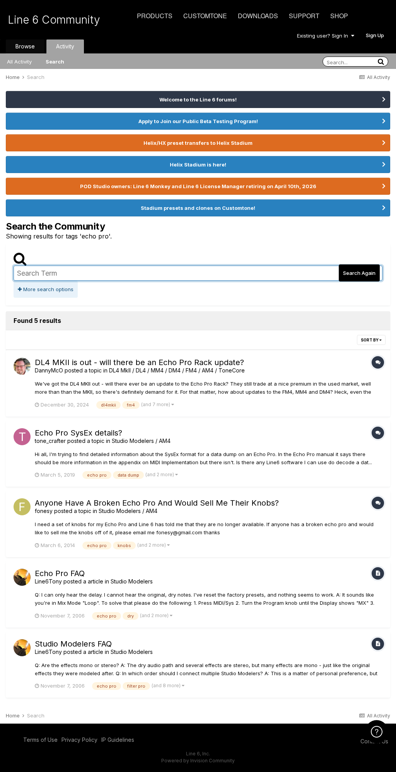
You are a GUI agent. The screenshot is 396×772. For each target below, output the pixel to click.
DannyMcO (49, 370)
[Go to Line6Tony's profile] (22, 577)
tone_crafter (50, 440)
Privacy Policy (79, 739)
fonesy (44, 511)
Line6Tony (48, 581)
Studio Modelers (132, 581)
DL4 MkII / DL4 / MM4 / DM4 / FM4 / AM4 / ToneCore (177, 370)
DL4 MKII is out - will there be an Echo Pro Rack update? (139, 362)
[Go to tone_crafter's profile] (22, 436)
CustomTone (205, 15)
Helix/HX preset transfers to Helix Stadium (198, 143)
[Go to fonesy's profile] (22, 506)
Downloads (258, 15)
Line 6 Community (54, 19)
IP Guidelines (117, 739)
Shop (339, 15)
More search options (47, 289)
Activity (65, 46)
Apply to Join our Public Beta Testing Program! (198, 121)
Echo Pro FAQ (60, 573)
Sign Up (375, 35)
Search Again (359, 273)
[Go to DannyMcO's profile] (22, 366)
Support (304, 15)
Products (154, 15)
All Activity (19, 61)
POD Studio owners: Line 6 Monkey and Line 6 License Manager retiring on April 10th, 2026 (198, 186)
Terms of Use (40, 739)
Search (55, 61)
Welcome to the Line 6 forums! (198, 99)
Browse (25, 46)
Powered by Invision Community (198, 760)
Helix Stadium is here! (198, 164)
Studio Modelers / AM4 (141, 440)
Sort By (370, 340)
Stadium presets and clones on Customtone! (198, 208)
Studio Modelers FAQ (73, 643)
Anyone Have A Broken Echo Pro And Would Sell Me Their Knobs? (157, 503)
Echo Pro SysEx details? (78, 432)
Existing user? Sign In (324, 36)
